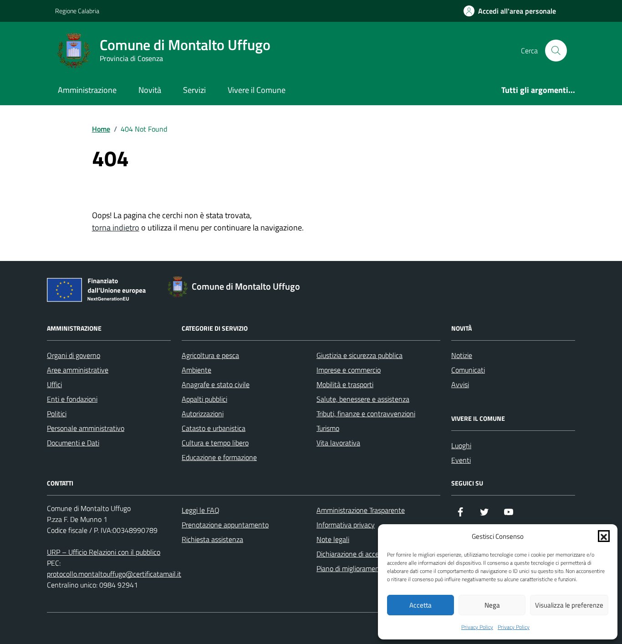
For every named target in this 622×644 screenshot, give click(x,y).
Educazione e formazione (219, 457)
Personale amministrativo (85, 428)
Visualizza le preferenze (569, 605)
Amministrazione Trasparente (360, 510)
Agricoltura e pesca (210, 355)
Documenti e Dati (73, 442)
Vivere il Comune (257, 90)
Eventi (461, 460)
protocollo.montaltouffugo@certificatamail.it (114, 573)
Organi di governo (73, 355)
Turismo (327, 428)
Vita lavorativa (338, 442)
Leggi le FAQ (200, 510)
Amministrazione (87, 90)
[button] (603, 536)
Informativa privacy (345, 524)
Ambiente (196, 369)
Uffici (54, 384)
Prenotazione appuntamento (225, 524)
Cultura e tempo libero (215, 442)
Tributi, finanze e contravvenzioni (365, 413)
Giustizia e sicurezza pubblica (359, 355)
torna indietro (115, 227)
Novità (149, 90)
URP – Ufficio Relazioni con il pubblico (103, 552)
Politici (56, 413)
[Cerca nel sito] (556, 50)
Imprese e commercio (348, 369)
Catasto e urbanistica (213, 428)
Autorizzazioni (203, 413)
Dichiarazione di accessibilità (358, 553)
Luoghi (461, 445)
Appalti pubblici (204, 399)
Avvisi (460, 384)
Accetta (420, 605)
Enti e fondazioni (72, 399)
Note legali (332, 539)
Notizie (461, 355)
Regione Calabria (77, 10)
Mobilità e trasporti (344, 384)
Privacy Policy (477, 627)
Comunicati (468, 369)
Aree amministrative (77, 369)
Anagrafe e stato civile (216, 384)
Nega (492, 605)
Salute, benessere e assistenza (362, 399)
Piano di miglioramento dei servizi (366, 568)
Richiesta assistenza (212, 539)
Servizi (194, 90)
